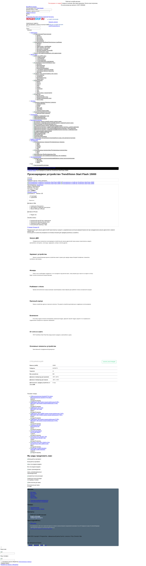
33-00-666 (53, 19)
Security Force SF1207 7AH (38, 438)
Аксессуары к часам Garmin (44, 92)
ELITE (38, 106)
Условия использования (47, 528)
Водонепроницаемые (42, 68)
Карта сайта (33, 497)
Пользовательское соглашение (39, 501)
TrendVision (40, 185)
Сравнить (35, 169)
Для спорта (40, 167)
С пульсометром (41, 60)
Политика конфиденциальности (39, 500)
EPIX (37, 86)
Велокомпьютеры (41, 77)
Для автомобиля (32, 167)
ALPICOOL (39, 161)
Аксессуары (39, 99)
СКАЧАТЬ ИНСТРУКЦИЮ (109, 361)
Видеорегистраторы (36, 120)
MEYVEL (39, 159)
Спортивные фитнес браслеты (45, 71)
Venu (37, 91)
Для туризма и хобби (49, 167)
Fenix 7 (38, 84)
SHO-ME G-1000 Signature (37, 449)
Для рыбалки (40, 41)
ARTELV (38, 43)
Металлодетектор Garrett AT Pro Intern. (41, 397)
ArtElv (38, 144)
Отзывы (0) (36, 227)
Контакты (51, 16)
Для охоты (39, 38)
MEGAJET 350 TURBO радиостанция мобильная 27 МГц (46, 415)
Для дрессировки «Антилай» (44, 50)
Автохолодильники (35, 157)
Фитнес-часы (40, 95)
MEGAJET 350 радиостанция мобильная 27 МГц (44, 420)
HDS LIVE (39, 107)
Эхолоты (32, 101)
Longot (38, 147)
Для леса (39, 36)
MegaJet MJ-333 (34, 426)
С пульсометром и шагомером (45, 61)
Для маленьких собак (42, 51)
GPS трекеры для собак (43, 47)
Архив (34, 170)
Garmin (38, 35)
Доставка (35, 16)
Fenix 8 (38, 83)
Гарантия (45, 16)
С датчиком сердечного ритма (44, 69)
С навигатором (40, 57)
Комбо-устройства (35, 139)
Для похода (39, 39)
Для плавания (40, 66)
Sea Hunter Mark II (35, 432)
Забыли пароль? (31, 12)
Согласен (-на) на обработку (16, 561)
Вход (27, 6)
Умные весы (39, 79)
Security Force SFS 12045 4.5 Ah (39, 443)
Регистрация (32, 6)
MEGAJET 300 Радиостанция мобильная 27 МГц (44, 403)
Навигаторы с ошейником (43, 46)
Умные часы (33, 54)
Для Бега (39, 64)
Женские (39, 72)
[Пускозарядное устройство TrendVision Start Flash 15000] (44, 182)
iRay (37, 148)
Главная (29, 170)
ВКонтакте (33, 523)
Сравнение (33, 197)
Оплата (41, 16)
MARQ (38, 81)
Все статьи (33, 493)
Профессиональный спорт (43, 98)
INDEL (38, 162)
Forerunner (39, 88)
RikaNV (38, 146)
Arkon (38, 143)
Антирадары (33, 114)
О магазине (29, 16)
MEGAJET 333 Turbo (36, 409)
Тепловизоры (34, 140)
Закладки (30, 169)
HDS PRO (39, 109)
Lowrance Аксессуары (42, 110)
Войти (28, 14)
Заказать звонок (53, 22)
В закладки (33, 196)
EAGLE (38, 105)
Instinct (38, 87)
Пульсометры (40, 75)
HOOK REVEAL (40, 103)
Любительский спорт (42, 97)
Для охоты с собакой (42, 49)
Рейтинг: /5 (39, 193)
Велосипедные (40, 65)
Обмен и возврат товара (37, 509)
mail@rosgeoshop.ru (54, 26)
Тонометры (39, 76)
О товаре (30, 227)
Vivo (37, 90)
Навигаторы (33, 32)
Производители (34, 507)
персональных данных (25, 561)
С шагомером (40, 58)
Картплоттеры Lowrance (43, 113)
